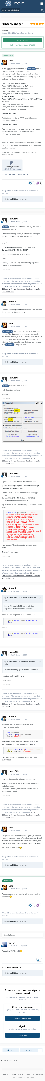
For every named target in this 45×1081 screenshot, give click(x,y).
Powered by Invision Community (22, 1077)
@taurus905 (7, 331)
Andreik (32, 661)
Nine (6, 30)
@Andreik (9, 345)
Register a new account (22, 1018)
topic (8, 68)
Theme (5, 1074)
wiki (18, 951)
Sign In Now (22, 1035)
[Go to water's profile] (4, 944)
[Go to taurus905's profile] (4, 220)
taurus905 (32, 598)
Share (11, 1050)
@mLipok (31, 69)
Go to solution (22, 40)
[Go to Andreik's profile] (4, 303)
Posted (17, 63)
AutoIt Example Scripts (24, 33)
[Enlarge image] (22, 422)
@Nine (5, 227)
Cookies (39, 1074)
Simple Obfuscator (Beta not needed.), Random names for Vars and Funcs (21, 289)
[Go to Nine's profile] (4, 62)
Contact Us (29, 1074)
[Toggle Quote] (5, 598)
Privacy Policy (17, 1074)
